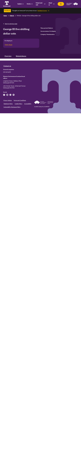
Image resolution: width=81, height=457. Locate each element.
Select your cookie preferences (70, 453)
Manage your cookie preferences (15, 442)
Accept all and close (70, 445)
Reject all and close (69, 449)
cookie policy (45, 451)
